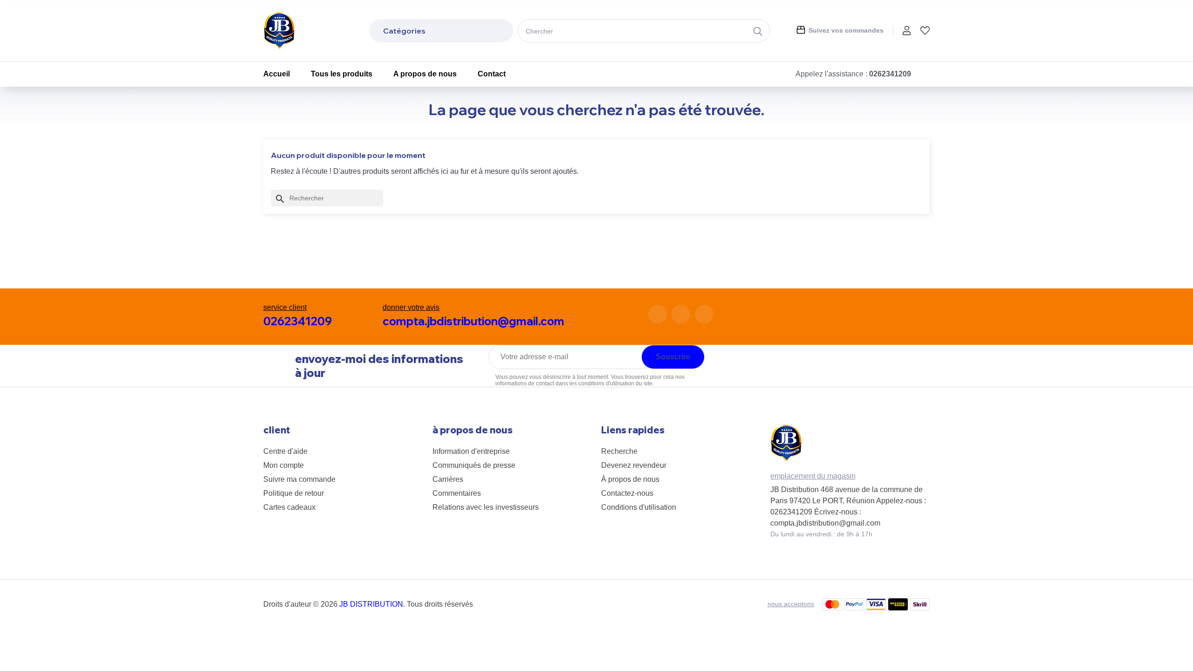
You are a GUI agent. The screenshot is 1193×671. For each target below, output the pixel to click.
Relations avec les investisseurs (485, 507)
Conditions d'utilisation (638, 507)
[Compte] (907, 31)
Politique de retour (293, 493)
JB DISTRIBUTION (371, 604)
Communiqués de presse (473, 465)
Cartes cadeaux (289, 507)
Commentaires (456, 493)
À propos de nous (630, 479)
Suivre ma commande (299, 479)
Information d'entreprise (471, 451)
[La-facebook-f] (657, 314)
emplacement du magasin (813, 476)
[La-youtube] (704, 314)
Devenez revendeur (633, 465)
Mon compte (283, 465)
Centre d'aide (285, 451)
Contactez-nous (627, 493)
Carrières (447, 479)
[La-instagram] (681, 314)
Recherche (619, 451)
